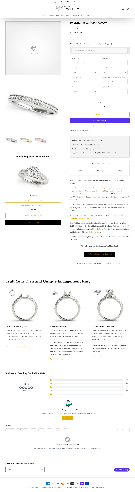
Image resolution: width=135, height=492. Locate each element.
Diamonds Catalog (99, 355)
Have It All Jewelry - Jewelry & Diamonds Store (48, 487)
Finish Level (75, 59)
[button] (7, 8)
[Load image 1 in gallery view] (12, 139)
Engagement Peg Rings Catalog (19, 347)
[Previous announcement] (6, 2)
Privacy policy (79, 487)
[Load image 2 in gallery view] (26, 139)
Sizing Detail (106, 68)
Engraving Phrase (107, 87)
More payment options (99, 126)
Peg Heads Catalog (56, 358)
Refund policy (68, 487)
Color (73, 87)
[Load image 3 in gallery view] (40, 139)
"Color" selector (94, 232)
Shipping (72, 40)
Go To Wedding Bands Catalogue (99, 254)
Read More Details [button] (33, 215)
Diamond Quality (77, 78)
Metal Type (75, 68)
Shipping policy (100, 487)
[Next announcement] (129, 2)
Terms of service (89, 487)
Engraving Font (113, 78)
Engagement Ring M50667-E (33, 205)
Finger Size (105, 59)
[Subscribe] (42, 469)
